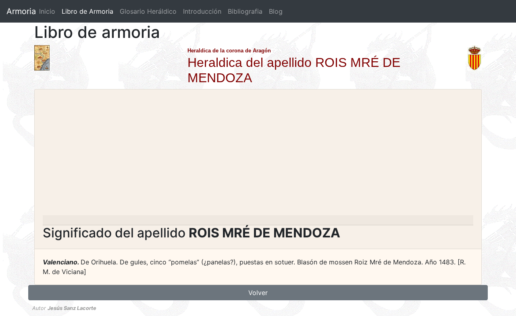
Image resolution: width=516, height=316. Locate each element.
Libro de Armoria (89, 11)
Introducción (202, 11)
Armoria (21, 11)
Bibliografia (245, 11)
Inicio (47, 11)
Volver (258, 293)
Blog (276, 11)
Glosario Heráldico (148, 11)
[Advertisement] (258, 154)
